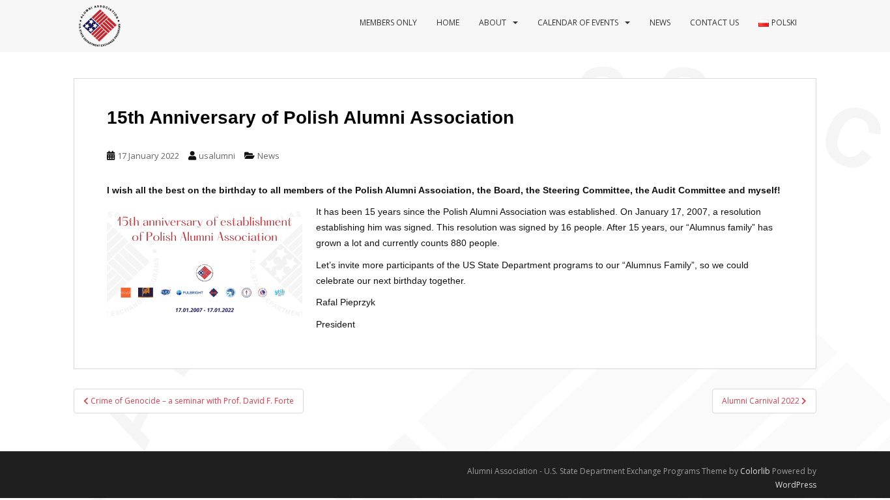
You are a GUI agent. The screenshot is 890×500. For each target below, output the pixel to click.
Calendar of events (578, 22)
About (492, 22)
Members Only (388, 22)
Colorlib (755, 471)
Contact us (714, 22)
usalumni (217, 155)
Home (448, 22)
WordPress (795, 484)
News (660, 22)
